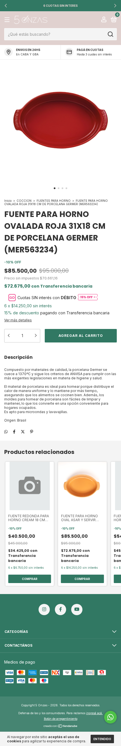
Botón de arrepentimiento (60, 718)
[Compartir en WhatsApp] (6, 431)
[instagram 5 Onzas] (44, 609)
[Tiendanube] (60, 726)
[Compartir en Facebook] (14, 431)
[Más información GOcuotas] (88, 297)
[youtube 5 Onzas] (76, 609)
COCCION (24, 200)
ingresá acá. (94, 713)
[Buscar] (110, 34)
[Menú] (8, 20)
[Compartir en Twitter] (23, 431)
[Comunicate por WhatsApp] (110, 717)
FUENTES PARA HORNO (54, 200)
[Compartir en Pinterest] (31, 431)
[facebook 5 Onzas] (60, 609)
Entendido (102, 739)
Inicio (8, 200)
